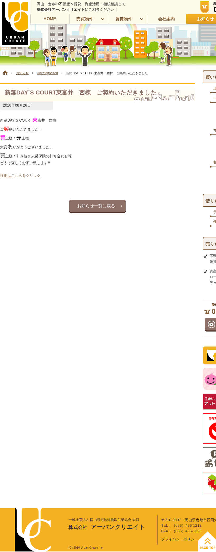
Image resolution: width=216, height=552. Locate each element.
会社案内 (166, 19)
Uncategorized (47, 73)
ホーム (4, 72)
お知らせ (22, 73)
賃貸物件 (123, 19)
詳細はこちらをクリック (20, 175)
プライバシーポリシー (179, 539)
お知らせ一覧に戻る (96, 206)
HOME (49, 19)
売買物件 (84, 19)
